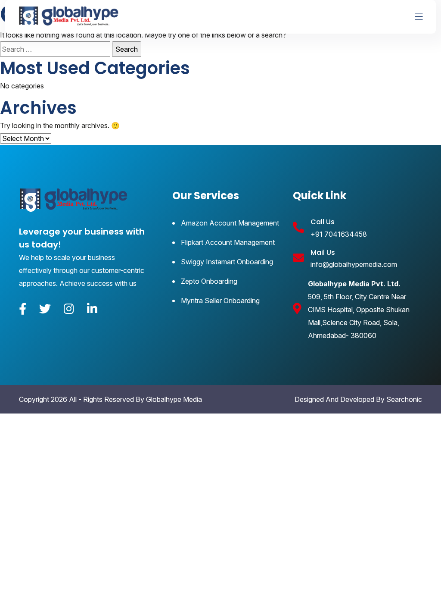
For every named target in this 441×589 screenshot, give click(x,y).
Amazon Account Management (230, 223)
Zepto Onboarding (209, 281)
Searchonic (404, 399)
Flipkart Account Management (228, 242)
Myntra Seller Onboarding (220, 300)
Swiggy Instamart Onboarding (227, 261)
